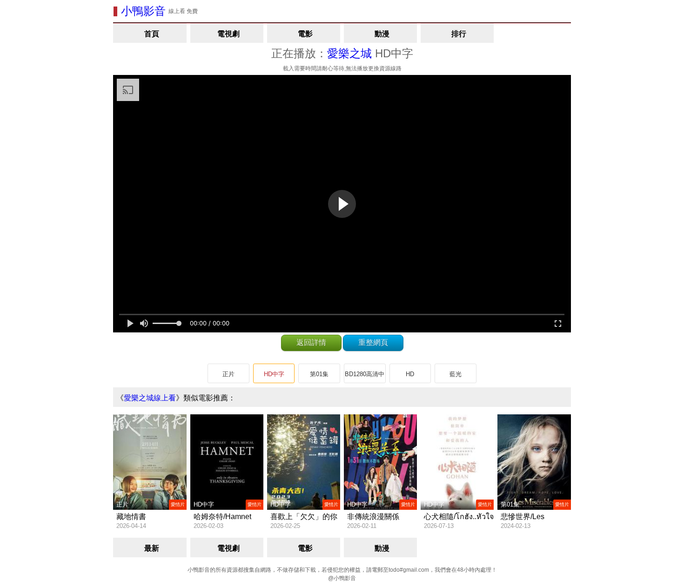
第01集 (319, 374)
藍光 (455, 374)
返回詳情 (311, 342)
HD (410, 374)
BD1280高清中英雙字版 (364, 377)
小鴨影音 (143, 11)
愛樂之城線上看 (150, 398)
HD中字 (274, 374)
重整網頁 (373, 342)
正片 (228, 374)
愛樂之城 (349, 53)
